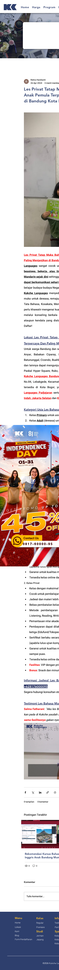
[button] (3, 428)
